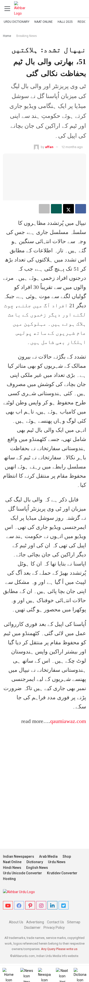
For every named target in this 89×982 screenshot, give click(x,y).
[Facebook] (19, 905)
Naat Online (43, 22)
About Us (16, 922)
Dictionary (34, 862)
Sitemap (73, 922)
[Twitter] (63, 905)
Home (7, 36)
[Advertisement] (44, 783)
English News (37, 868)
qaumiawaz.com (68, 721)
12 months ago (72, 147)
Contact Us (55, 922)
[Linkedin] (52, 905)
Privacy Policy (54, 928)
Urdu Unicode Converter (22, 873)
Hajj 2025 (65, 22)
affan (49, 147)
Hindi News (12, 868)
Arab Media (48, 856)
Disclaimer (32, 928)
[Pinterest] (30, 905)
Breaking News (26, 36)
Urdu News (57, 862)
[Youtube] (8, 905)
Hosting (9, 879)
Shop (67, 856)
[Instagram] (41, 905)
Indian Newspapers (18, 856)
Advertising (35, 922)
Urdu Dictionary (16, 22)
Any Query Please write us (59, 949)
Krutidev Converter (62, 873)
